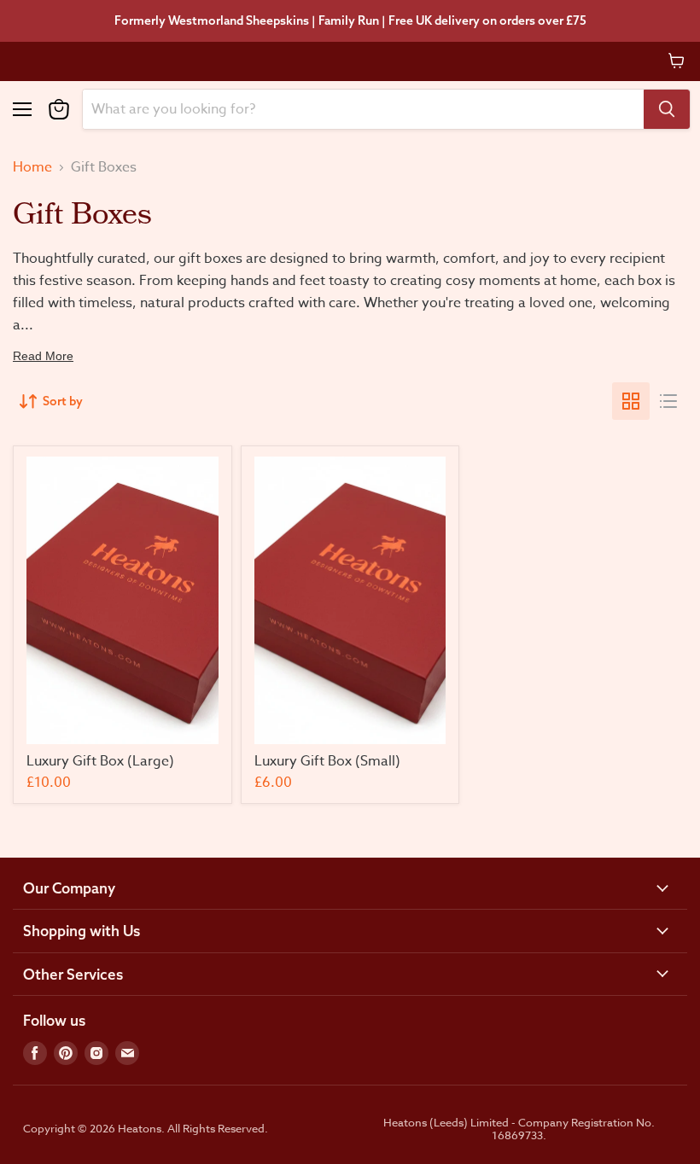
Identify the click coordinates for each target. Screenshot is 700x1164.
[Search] (667, 109)
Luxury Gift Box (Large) (100, 761)
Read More (43, 356)
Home (32, 167)
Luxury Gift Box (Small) (327, 761)
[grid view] (631, 401)
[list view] (668, 401)
